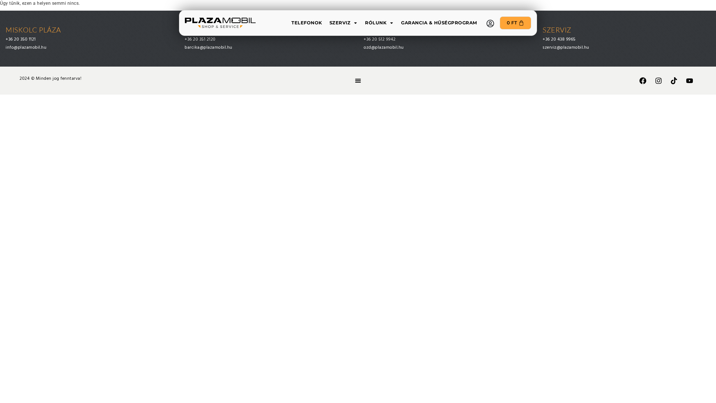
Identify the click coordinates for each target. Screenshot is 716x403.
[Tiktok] (674, 81)
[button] (357, 80)
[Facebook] (643, 81)
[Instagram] (658, 81)
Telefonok (306, 22)
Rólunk (376, 22)
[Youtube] (689, 81)
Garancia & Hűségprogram (439, 22)
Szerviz (340, 22)
